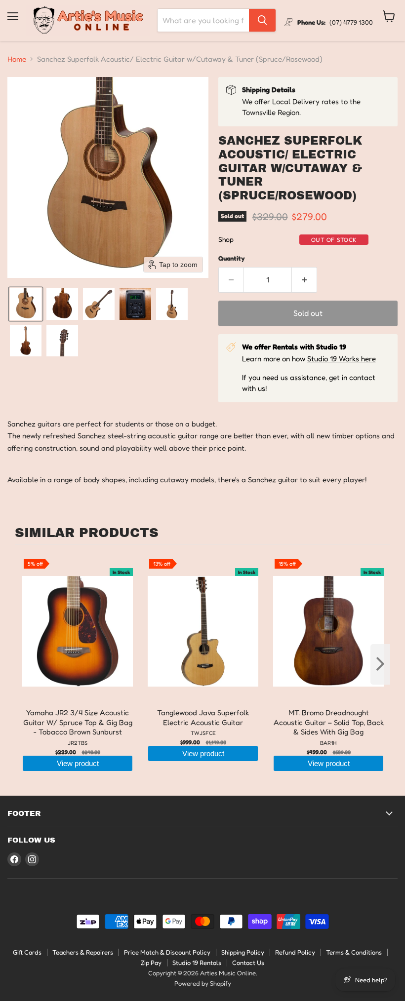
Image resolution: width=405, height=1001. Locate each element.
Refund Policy (295, 952)
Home (16, 59)
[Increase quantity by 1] (304, 280)
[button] (25, 304)
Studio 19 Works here (341, 358)
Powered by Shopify (202, 983)
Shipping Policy (242, 952)
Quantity (231, 258)
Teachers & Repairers (82, 952)
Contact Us (248, 962)
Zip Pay (151, 962)
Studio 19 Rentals (196, 962)
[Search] (262, 20)
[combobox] (203, 20)
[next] (380, 664)
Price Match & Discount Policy (167, 952)
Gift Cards (27, 952)
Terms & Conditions (354, 952)
